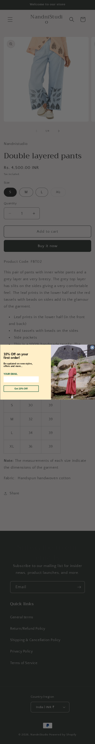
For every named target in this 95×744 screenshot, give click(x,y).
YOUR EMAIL (10, 374)
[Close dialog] (92, 347)
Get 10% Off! (21, 388)
